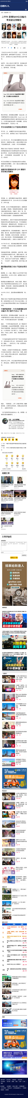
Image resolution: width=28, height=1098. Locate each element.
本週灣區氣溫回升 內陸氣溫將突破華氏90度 (21, 714)
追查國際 (9, 1086)
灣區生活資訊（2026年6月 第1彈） (21, 868)
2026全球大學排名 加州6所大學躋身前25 (21, 823)
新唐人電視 (15, 1086)
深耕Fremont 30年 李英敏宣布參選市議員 (21, 841)
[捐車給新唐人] (14, 605)
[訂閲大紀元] (14, 1026)
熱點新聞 (6, 12)
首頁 (2, 12)
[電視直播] (14, 1074)
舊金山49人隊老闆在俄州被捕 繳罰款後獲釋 (21, 696)
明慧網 (24, 1088)
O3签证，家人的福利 (21, 859)
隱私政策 (20, 1079)
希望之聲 (10, 1088)
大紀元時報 (3, 1088)
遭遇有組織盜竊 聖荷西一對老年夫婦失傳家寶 (21, 751)
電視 (2, 1083)
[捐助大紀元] (14, 1058)
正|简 (24, 48)
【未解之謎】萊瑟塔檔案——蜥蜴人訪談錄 (21, 813)
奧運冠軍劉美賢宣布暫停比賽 (21, 723)
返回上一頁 (14, 557)
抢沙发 (24, 469)
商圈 (13, 1081)
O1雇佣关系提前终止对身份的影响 (21, 849)
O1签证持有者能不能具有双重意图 (21, 831)
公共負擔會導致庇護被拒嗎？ (19, 915)
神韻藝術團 (21, 1086)
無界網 (7, 1089)
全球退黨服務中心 (17, 1088)
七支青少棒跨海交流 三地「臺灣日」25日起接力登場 (21, 677)
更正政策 (9, 1079)
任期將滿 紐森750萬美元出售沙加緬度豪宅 (21, 742)
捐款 (17, 1081)
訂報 (24, 1081)
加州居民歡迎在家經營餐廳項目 (21, 732)
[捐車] (14, 788)
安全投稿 (3, 1081)
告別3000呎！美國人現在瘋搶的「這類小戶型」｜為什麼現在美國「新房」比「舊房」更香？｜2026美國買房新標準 (21, 878)
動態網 (2, 1089)
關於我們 (3, 1079)
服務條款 (14, 1079)
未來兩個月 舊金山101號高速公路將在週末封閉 (21, 761)
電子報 (8, 1081)
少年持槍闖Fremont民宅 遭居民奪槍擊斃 (21, 705)
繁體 (27, 1)
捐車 (20, 1081)
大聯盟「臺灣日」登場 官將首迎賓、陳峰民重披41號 (21, 687)
